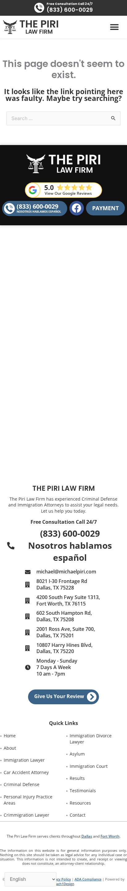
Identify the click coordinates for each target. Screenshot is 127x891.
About (10, 748)
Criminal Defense (21, 784)
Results (77, 778)
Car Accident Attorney (26, 772)
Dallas (86, 836)
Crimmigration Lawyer (26, 815)
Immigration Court (89, 766)
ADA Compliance (88, 879)
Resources (80, 803)
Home (10, 736)
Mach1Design (63, 883)
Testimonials (83, 790)
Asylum (77, 754)
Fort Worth (110, 836)
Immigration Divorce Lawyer (91, 739)
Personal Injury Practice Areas (29, 800)
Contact (77, 815)
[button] (114, 27)
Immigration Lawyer (24, 760)
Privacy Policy (60, 879)
